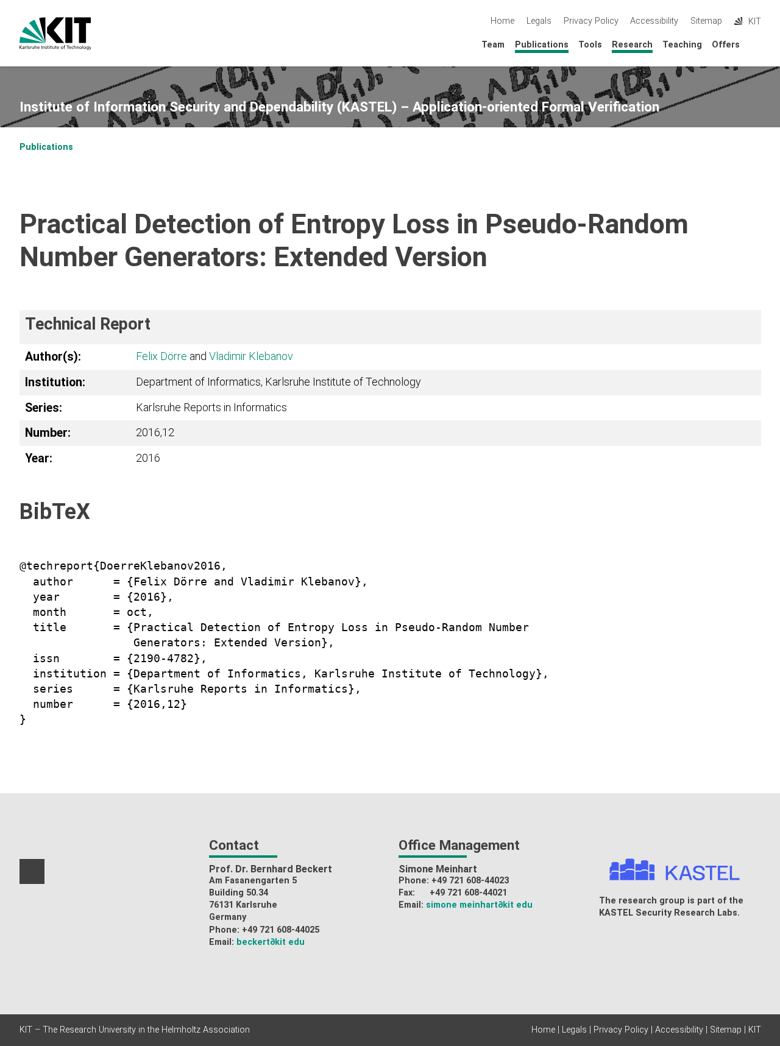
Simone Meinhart (438, 869)
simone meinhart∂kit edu (479, 905)
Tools (590, 45)
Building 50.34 (238, 893)
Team (493, 45)
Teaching (682, 45)
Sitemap (706, 21)
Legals (538, 21)
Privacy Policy (591, 21)
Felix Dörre (161, 356)
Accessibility (654, 21)
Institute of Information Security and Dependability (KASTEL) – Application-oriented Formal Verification (339, 107)
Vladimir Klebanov (251, 356)
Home (502, 21)
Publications (542, 45)
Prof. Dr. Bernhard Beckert (270, 869)
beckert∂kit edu (270, 942)
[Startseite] (757, 44)
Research (632, 45)
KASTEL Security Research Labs (668, 913)
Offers (726, 45)
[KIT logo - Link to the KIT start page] (55, 33)
